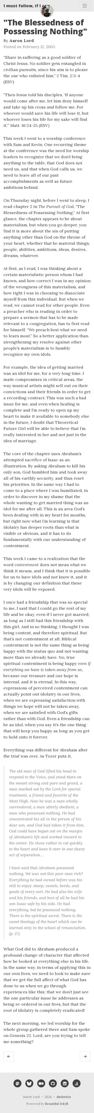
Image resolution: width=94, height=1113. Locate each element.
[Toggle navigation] (84, 6)
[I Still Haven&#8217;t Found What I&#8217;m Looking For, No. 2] (8, 1056)
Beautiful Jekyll (56, 1104)
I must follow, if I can (27, 5)
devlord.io (64, 1097)
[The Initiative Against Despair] (85, 1056)
